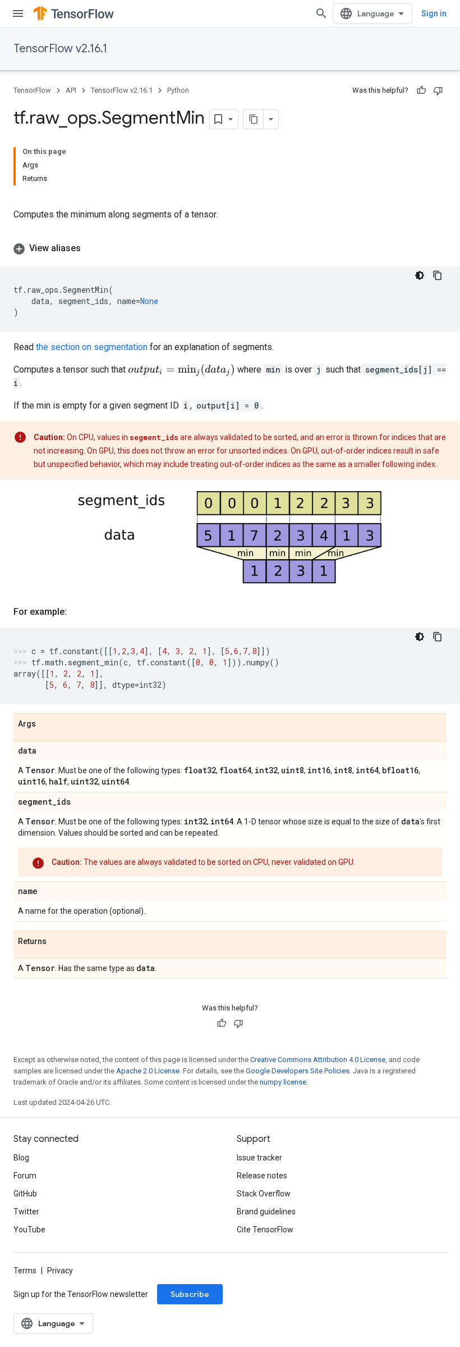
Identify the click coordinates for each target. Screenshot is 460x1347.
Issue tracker (259, 1157)
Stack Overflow (264, 1193)
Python (178, 90)
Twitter (26, 1211)
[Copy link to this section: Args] (47, 724)
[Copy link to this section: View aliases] (92, 248)
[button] (230, 248)
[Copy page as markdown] (253, 119)
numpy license (283, 1082)
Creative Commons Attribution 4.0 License (317, 1059)
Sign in (434, 13)
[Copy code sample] (438, 275)
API (71, 90)
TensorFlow (32, 90)
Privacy (60, 1270)
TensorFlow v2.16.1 (60, 49)
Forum (24, 1175)
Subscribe (190, 1294)
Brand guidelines (266, 1211)
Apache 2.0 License (148, 1071)
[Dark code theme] (420, 275)
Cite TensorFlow (265, 1229)
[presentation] (181, 370)
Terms (24, 1270)
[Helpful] (421, 90)
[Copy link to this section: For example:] (78, 612)
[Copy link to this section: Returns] (58, 942)
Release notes (262, 1175)
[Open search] (321, 13)
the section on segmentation (92, 347)
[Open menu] (18, 13)
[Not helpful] (438, 90)
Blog (21, 1157)
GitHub (25, 1193)
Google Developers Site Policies (297, 1071)
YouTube (29, 1229)
